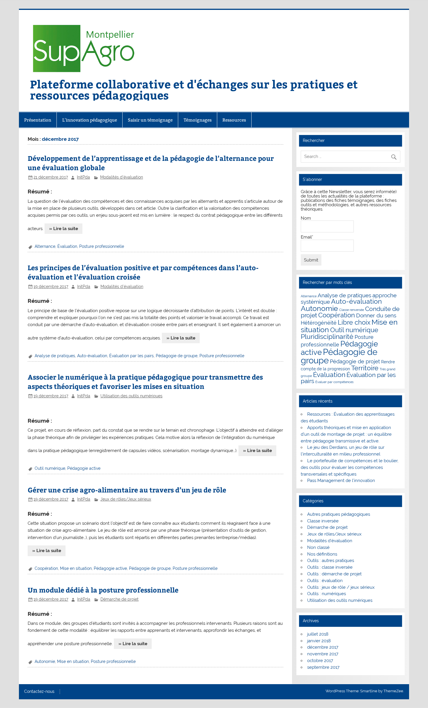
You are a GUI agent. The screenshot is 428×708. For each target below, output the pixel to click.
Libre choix (354, 322)
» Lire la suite (63, 228)
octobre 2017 (320, 660)
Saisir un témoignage (150, 120)
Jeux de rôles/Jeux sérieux (125, 499)
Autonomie (45, 661)
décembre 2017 (322, 647)
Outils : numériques (326, 593)
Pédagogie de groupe (176, 355)
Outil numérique (50, 468)
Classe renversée (351, 310)
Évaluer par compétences (334, 382)
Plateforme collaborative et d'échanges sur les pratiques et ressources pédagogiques (194, 89)
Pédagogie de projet (355, 361)
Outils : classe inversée (330, 567)
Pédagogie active (83, 468)
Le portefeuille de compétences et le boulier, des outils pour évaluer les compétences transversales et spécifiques (349, 467)
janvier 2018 (319, 640)
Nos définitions (322, 554)
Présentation (37, 120)
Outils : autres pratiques (330, 560)
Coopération (46, 568)
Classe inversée (323, 521)
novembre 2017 (322, 654)
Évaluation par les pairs (131, 355)
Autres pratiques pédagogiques (338, 514)
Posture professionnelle (101, 246)
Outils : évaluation (325, 580)
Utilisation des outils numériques (131, 396)
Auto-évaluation (92, 355)
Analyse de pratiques (55, 355)
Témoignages (198, 120)
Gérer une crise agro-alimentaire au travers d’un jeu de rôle (127, 489)
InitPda (83, 177)
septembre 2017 (323, 667)
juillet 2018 (317, 634)
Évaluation (67, 246)
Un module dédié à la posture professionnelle (103, 589)
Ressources (234, 120)
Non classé (318, 547)
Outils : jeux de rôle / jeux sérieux (341, 587)
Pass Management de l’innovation (341, 480)
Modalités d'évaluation (121, 177)
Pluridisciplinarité (327, 336)
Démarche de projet (119, 599)
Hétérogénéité (319, 323)
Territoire (365, 368)
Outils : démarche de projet (334, 574)
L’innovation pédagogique (89, 120)
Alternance (45, 246)
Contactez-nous (39, 692)
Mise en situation (76, 568)
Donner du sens (376, 315)
